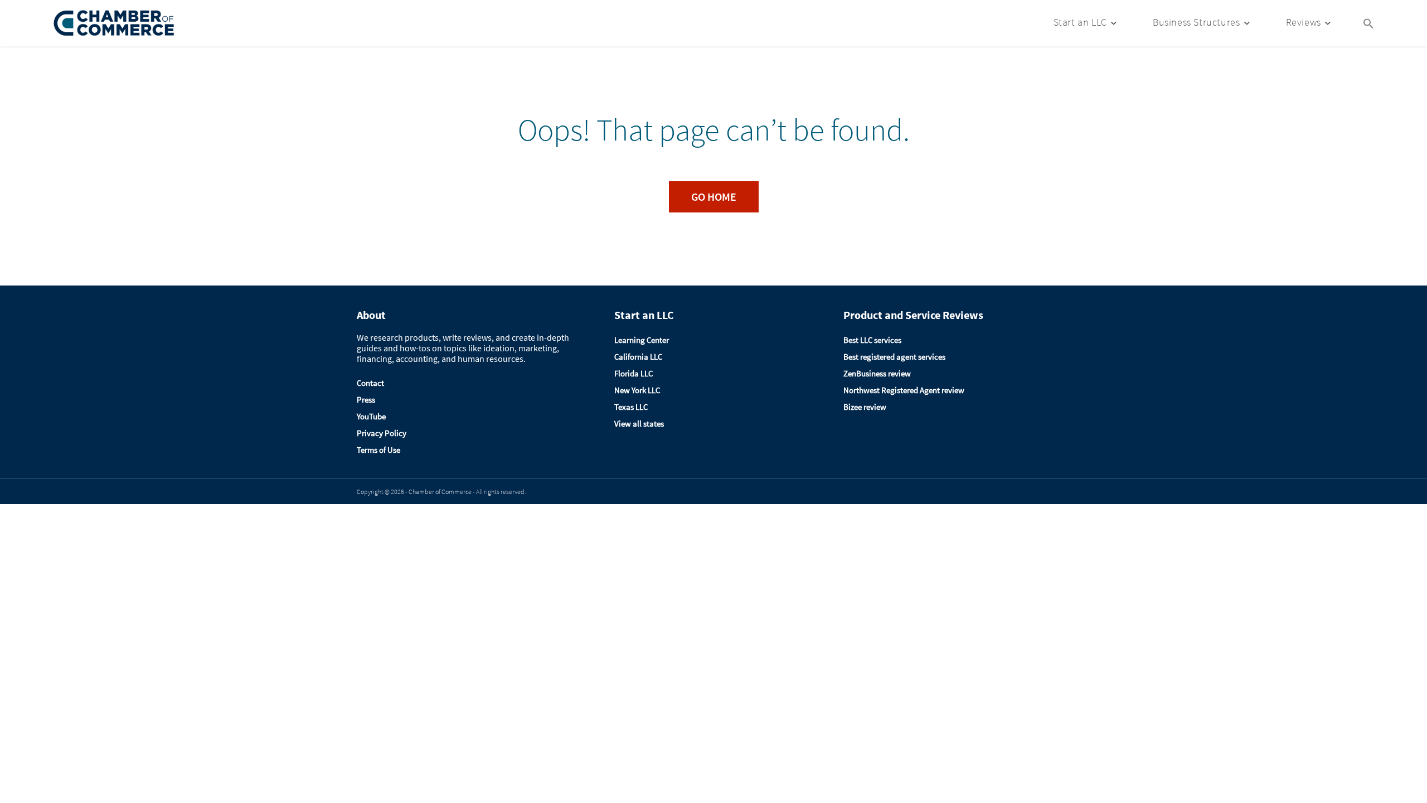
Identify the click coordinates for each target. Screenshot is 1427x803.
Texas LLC (631, 407)
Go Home (713, 197)
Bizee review (864, 407)
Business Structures (1196, 22)
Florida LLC (633, 373)
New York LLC (637, 390)
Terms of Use (378, 449)
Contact (370, 383)
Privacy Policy (381, 433)
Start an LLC (1080, 22)
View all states (639, 423)
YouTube (371, 416)
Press (366, 399)
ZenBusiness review (877, 373)
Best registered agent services (894, 356)
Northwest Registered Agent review (903, 390)
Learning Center (641, 340)
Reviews (1303, 22)
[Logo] (114, 23)
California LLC (638, 356)
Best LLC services (872, 340)
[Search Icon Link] (1368, 22)
